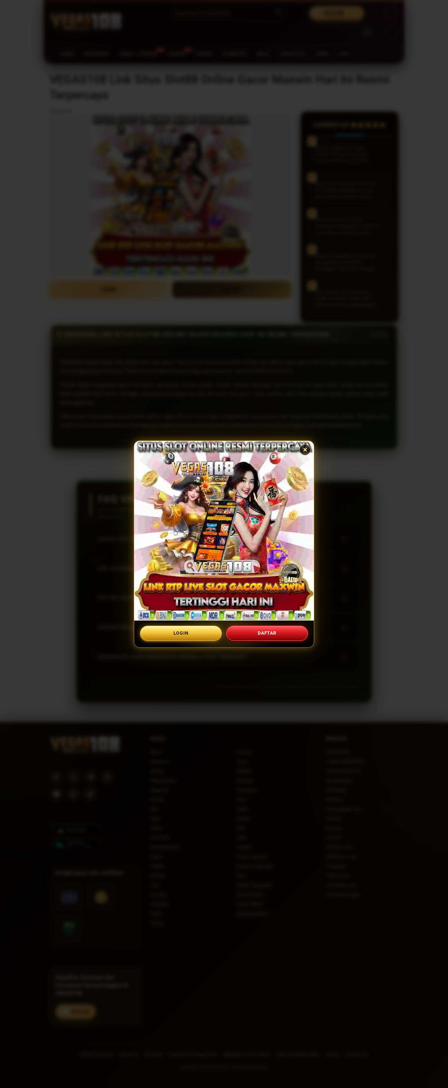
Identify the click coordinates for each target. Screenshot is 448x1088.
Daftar (267, 633)
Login (181, 633)
